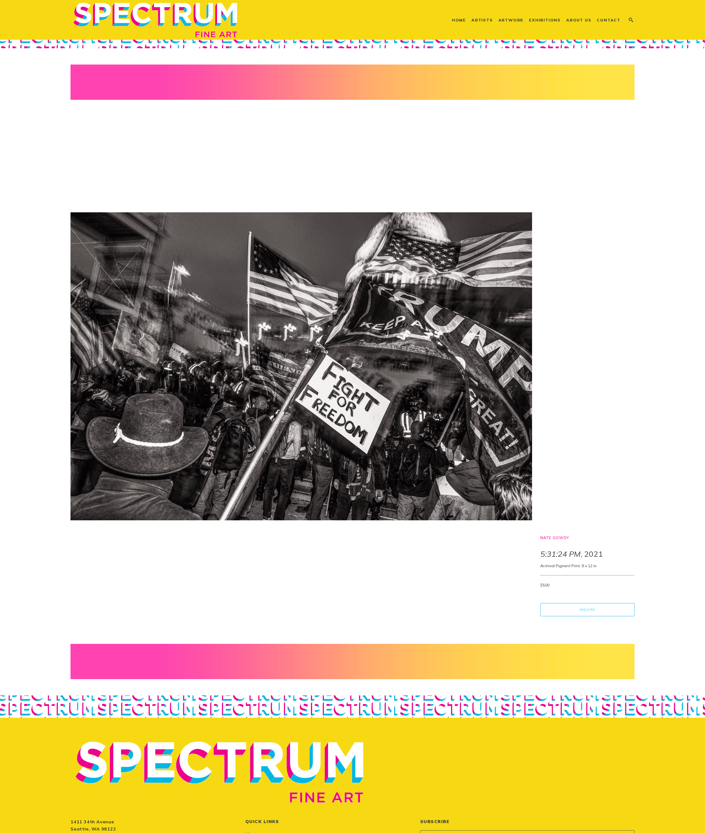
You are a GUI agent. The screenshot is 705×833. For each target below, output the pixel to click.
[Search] (631, 20)
